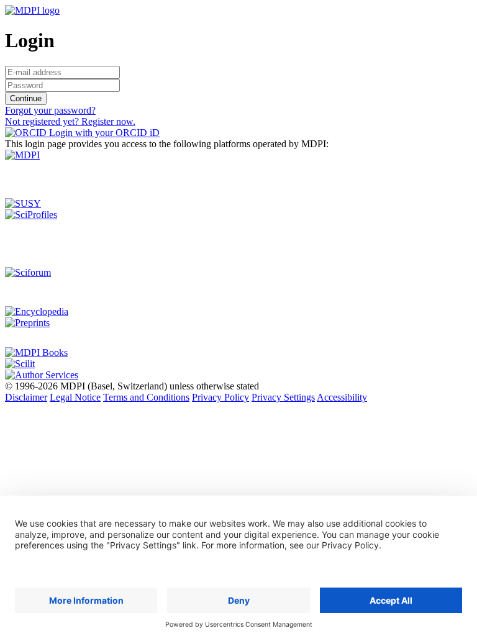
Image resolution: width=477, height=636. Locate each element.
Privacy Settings (283, 397)
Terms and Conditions (146, 397)
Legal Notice (75, 397)
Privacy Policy (220, 397)
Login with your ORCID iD (103, 132)
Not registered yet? (70, 121)
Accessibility (342, 397)
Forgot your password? (50, 110)
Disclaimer (26, 397)
